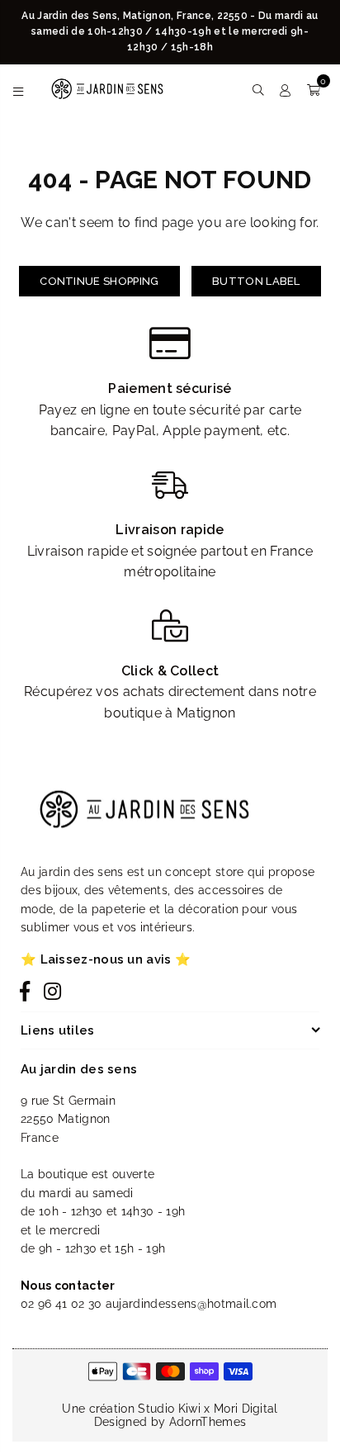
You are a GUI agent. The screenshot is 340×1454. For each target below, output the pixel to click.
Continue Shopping (99, 281)
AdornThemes (208, 1421)
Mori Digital (246, 1408)
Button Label (256, 281)
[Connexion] (285, 89)
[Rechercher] (258, 89)
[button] (314, 89)
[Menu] (18, 89)
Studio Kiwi (169, 1408)
